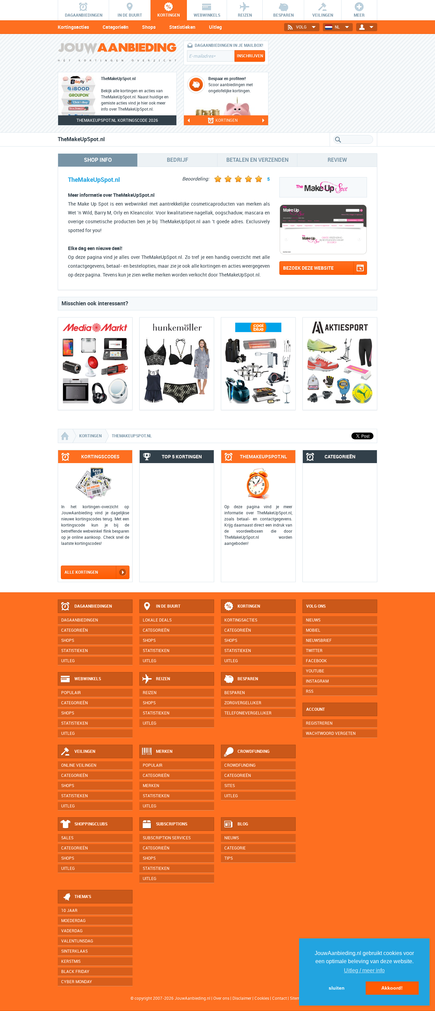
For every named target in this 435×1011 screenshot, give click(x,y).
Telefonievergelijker (248, 713)
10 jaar (69, 910)
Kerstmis (71, 961)
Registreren (319, 723)
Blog (243, 824)
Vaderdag (72, 931)
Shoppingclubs (90, 824)
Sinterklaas (74, 951)
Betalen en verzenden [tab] (257, 160)
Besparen (248, 678)
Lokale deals (157, 620)
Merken (164, 751)
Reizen (163, 678)
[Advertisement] (326, 83)
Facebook (316, 661)
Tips (228, 858)
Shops (149, 27)
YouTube (315, 671)
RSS (309, 691)
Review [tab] (337, 160)
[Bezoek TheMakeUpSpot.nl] (323, 253)
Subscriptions (171, 824)
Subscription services (167, 838)
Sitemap (297, 998)
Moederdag (73, 920)
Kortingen (249, 606)
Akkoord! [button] (392, 988)
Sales (67, 838)
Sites (229, 785)
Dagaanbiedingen (93, 606)
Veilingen (84, 751)
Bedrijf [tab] (177, 160)
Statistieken (182, 27)
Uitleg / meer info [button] (364, 970)
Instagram (317, 681)
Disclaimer (241, 998)
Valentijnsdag (77, 941)
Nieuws (231, 838)
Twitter (314, 650)
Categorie (235, 848)
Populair (71, 692)
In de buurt (168, 606)
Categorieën (115, 27)
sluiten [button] (337, 988)
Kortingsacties (73, 27)
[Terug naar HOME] (117, 54)
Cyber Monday (76, 981)
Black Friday (75, 971)
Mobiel (313, 630)
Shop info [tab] (98, 160)
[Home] (65, 436)
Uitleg (215, 27)
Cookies (261, 998)
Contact (279, 998)
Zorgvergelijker (242, 703)
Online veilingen (78, 765)
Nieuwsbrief (319, 640)
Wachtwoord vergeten (330, 733)
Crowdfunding (253, 751)
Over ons (221, 998)
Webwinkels (87, 678)
